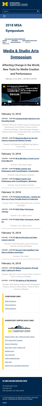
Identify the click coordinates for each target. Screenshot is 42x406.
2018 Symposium (10, 308)
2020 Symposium (10, 301)
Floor (7, 347)
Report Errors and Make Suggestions (17, 366)
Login (4, 402)
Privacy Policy (22, 399)
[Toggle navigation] (4, 16)
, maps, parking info (18, 347)
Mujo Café (8, 362)
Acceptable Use (12, 399)
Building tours (9, 351)
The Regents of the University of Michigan (18, 397)
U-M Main (29, 399)
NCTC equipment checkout (13, 340)
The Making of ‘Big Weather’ (26, 280)
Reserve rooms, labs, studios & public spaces (19, 337)
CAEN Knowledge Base (12, 358)
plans (10, 347)
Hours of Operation (11, 344)
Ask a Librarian (10, 355)
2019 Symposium (10, 305)
